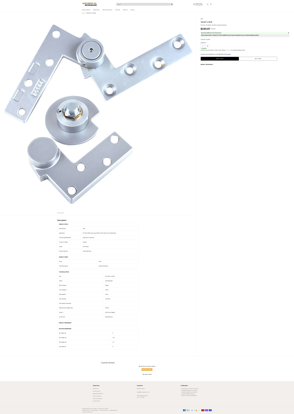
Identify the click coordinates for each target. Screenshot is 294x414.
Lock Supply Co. (94, 408)
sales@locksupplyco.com (143, 392)
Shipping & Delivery (98, 393)
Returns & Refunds (97, 398)
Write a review (147, 369)
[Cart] (210, 4)
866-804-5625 (141, 388)
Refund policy (86, 410)
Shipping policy (113, 410)
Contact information (88, 412)
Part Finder (117, 9)
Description (60, 213)
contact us (228, 50)
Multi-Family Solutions (107, 9)
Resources (125, 9)
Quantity (203, 42)
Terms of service (104, 410)
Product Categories (86, 9)
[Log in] (207, 4)
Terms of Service (97, 396)
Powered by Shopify (103, 408)
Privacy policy (94, 410)
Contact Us (95, 388)
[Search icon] (171, 4)
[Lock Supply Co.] (89, 4)
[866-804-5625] (198, 4)
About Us (133, 9)
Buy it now (258, 58)
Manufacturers (96, 9)
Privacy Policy (96, 401)
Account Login (96, 391)
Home (83, 13)
